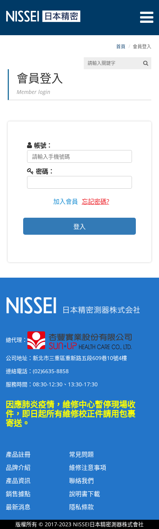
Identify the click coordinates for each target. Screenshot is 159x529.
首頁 (120, 46)
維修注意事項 (87, 467)
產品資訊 (18, 480)
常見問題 (81, 454)
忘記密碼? (95, 201)
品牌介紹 (18, 467)
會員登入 (142, 46)
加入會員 (65, 201)
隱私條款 (81, 507)
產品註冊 (18, 454)
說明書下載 (84, 494)
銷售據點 (18, 494)
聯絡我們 (81, 480)
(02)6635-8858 (51, 371)
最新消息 (18, 507)
